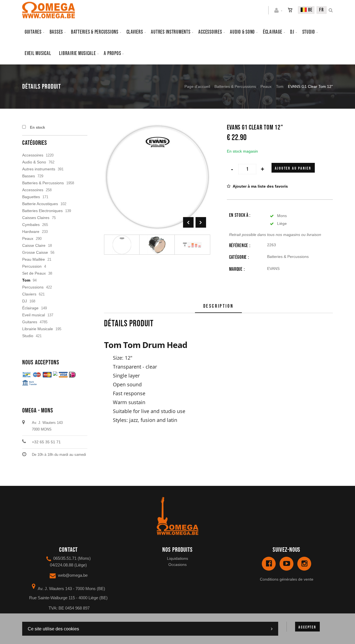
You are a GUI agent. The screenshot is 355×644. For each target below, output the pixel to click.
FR (321, 10)
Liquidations (177, 558)
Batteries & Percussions (235, 86)
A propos (112, 53)
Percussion (32, 266)
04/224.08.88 (61, 565)
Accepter (307, 627)
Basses (56, 32)
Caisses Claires (35, 217)
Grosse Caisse (35, 252)
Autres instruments (170, 32)
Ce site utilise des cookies (53, 628)
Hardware (30, 231)
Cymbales (31, 224)
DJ (292, 32)
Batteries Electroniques (42, 210)
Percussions (33, 287)
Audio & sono (242, 32)
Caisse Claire (33, 245)
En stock (37, 127)
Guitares (33, 32)
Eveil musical (38, 53)
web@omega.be (73, 575)
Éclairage (272, 32)
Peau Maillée (33, 259)
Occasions (177, 564)
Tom (279, 86)
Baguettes (31, 197)
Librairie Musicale (77, 53)
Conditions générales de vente (286, 579)
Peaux (266, 86)
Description (218, 306)
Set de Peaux (34, 273)
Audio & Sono (34, 162)
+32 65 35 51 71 (46, 442)
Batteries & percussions (94, 32)
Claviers (134, 32)
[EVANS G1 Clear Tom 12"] (157, 128)
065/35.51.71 (65, 558)
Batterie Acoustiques (40, 204)
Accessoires (210, 32)
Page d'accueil (197, 86)
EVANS (273, 268)
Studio (308, 32)
